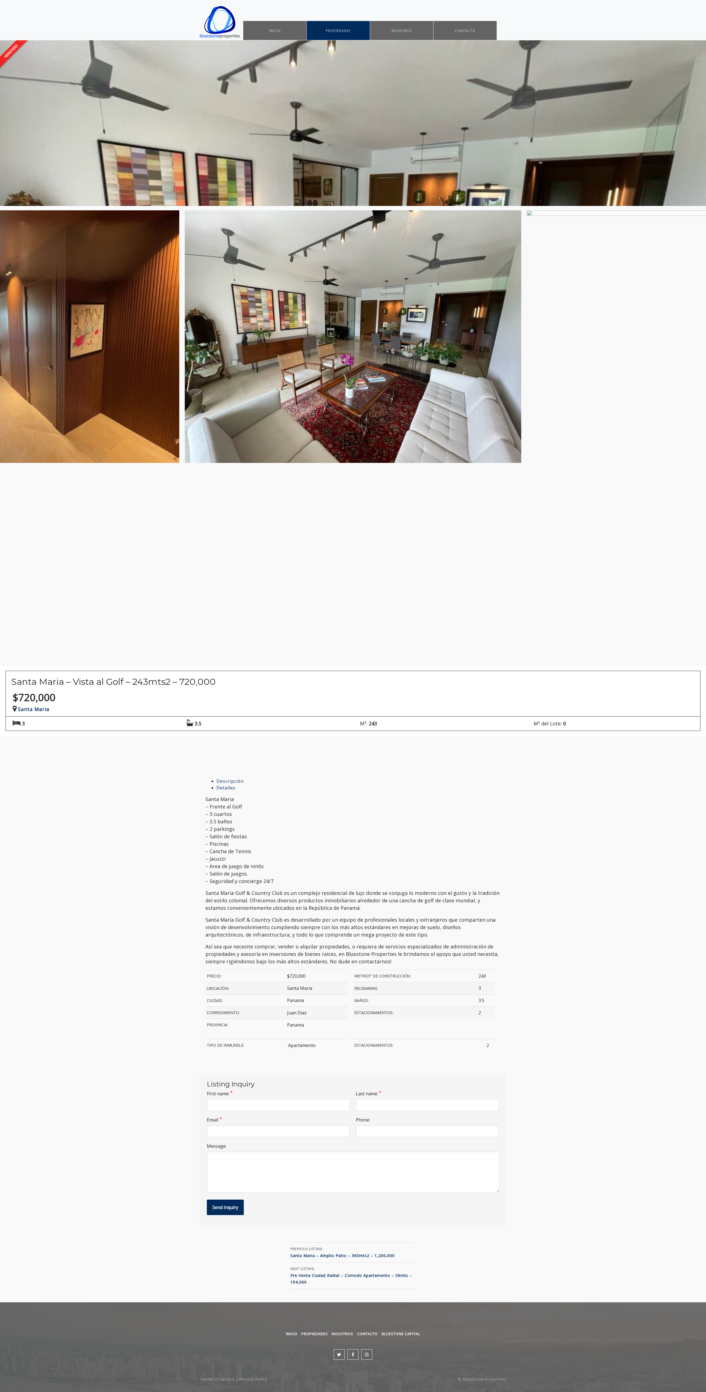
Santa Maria (33, 709)
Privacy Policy (253, 1379)
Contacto (465, 30)
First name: (219, 1093)
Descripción (230, 781)
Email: (214, 1120)
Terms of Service (217, 1379)
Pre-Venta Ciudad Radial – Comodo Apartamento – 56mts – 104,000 (351, 1275)
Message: (216, 1146)
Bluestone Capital (401, 1333)
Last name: (368, 1093)
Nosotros (402, 30)
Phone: (363, 1120)
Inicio (275, 30)
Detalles (226, 788)
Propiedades (338, 30)
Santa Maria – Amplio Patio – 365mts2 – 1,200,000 (342, 1252)
